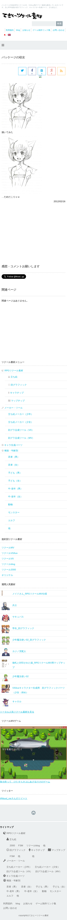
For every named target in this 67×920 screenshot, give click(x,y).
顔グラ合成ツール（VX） (21, 430)
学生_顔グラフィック (23, 628)
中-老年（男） (15, 488)
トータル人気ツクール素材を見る (17, 712)
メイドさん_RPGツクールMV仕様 (29, 593)
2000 (12, 845)
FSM (20, 845)
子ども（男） (15, 472)
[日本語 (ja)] (4, 36)
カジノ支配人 (19, 651)
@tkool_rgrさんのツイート (13, 798)
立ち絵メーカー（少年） (20, 414)
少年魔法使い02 (20, 676)
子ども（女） (15, 480)
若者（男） (14, 457)
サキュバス (18, 616)
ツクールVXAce (10, 553)
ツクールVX (8, 558)
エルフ (11, 520)
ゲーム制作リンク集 (41, 30)
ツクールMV (8, 547)
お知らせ (26, 30)
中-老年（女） (15, 496)
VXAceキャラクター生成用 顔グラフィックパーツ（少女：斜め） (38, 690)
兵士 (14, 605)
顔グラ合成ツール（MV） (21, 438)
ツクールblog (8, 564)
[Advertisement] (29, 231)
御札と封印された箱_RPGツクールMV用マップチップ (38, 665)
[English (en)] (9, 36)
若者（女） (14, 464)
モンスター (14, 512)
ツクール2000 (9, 569)
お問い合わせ (58, 30)
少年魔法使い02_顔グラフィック (29, 639)
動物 (10, 504)
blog (18, 30)
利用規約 (10, 30)
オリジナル (7, 575)
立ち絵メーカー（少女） (20, 422)
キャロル (16, 701)
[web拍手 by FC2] (52, 79)
